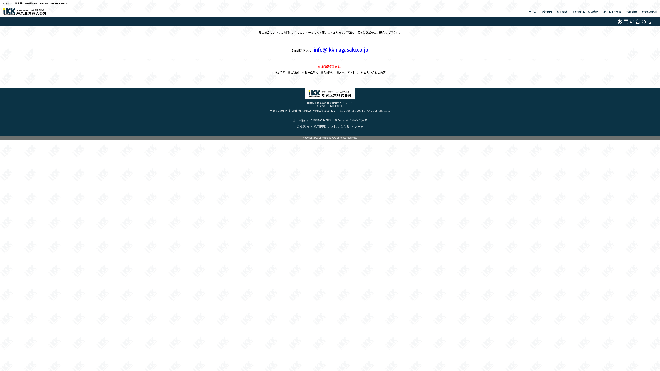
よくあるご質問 (612, 12)
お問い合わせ (649, 12)
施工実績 (562, 12)
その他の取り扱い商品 (585, 12)
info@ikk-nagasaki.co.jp (341, 49)
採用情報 (631, 12)
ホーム (532, 12)
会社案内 (546, 12)
